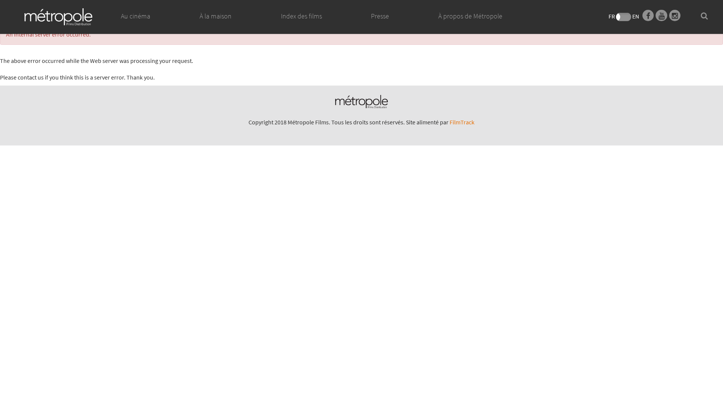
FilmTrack (462, 122)
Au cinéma (135, 16)
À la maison (216, 16)
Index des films (301, 16)
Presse (380, 16)
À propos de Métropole (470, 16)
